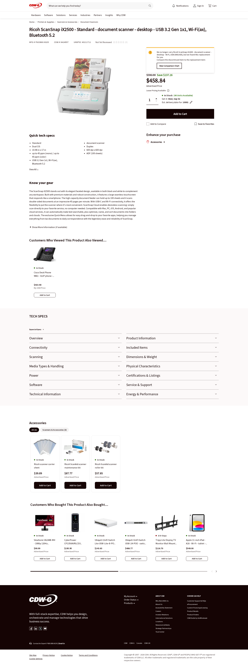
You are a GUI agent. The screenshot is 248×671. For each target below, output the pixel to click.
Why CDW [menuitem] (121, 15)
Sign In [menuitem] (200, 5)
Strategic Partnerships (163, 628)
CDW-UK (147, 643)
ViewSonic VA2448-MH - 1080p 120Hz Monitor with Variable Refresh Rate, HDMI (44, 542)
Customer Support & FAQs (196, 601)
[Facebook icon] (31, 628)
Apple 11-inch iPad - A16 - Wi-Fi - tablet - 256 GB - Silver (196, 542)
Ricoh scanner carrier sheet (44, 466)
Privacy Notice (49, 655)
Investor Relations (162, 615)
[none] (35, 15)
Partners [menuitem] (98, 15)
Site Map (32, 655)
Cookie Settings (35, 658)
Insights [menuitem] (109, 15)
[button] (212, 5)
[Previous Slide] (212, 571)
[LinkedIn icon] (35, 628)
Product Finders (193, 615)
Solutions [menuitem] (61, 15)
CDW (125, 643)
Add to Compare (158, 123)
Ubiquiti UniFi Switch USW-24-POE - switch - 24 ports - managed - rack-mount (136, 542)
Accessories (156, 142)
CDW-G (131, 643)
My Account (129, 596)
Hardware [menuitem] (36, 15)
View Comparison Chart (169, 66)
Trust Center (160, 632)
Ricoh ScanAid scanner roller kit (106, 466)
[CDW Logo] (35, 5)
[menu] (180, 5)
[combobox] (95, 5)
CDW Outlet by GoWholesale (197, 618)
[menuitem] (173, 5)
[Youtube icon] (45, 628)
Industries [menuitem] (85, 15)
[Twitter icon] (40, 628)
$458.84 (155, 80)
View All (33, 169)
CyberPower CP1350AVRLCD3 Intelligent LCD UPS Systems (74, 542)
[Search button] (150, 5)
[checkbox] (147, 123)
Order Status (130, 599)
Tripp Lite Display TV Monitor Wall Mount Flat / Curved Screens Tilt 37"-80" (166, 542)
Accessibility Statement (164, 608)
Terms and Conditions (88, 655)
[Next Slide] (216, 571)
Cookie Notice (67, 655)
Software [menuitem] (48, 15)
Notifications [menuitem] (182, 5)
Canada (139, 643)
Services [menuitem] (73, 15)
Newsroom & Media (163, 625)
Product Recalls (192, 611)
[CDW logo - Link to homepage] (35, 5)
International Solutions (164, 618)
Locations (159, 621)
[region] (124, 274)
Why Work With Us (162, 601)
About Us (159, 604)
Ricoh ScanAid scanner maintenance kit (75, 466)
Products (128, 603)
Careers (158, 611)
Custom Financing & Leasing (197, 608)
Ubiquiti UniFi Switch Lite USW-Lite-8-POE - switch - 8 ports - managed (105, 542)
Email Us (62, 643)
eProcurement (192, 604)
